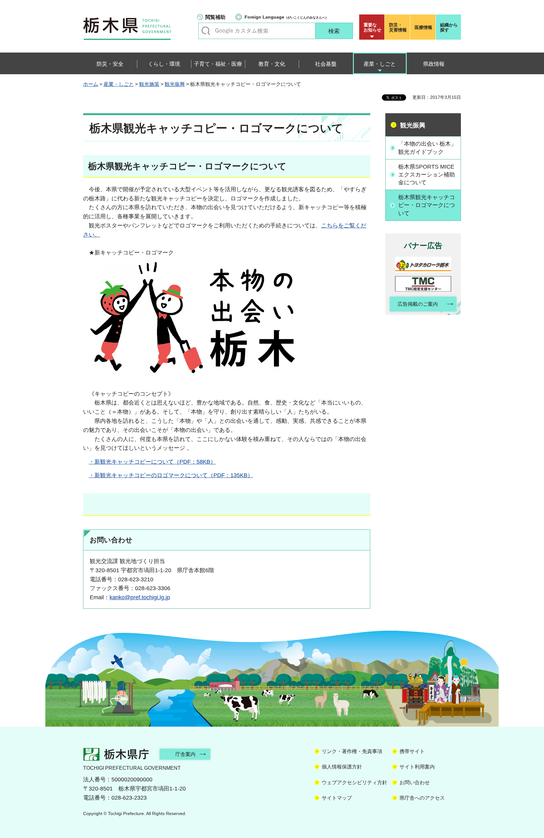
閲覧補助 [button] (215, 17)
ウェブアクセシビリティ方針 (354, 782)
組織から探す (449, 27)
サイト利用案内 (417, 766)
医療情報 (423, 27)
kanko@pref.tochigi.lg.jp (140, 597)
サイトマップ (337, 798)
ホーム (90, 84)
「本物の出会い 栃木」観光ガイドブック (427, 148)
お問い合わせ (415, 782)
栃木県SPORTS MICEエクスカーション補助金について (426, 175)
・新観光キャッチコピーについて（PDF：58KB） (152, 462)
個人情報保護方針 (342, 766)
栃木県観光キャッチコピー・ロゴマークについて (426, 205)
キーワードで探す (206, 31)
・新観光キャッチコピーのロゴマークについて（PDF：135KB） (171, 475)
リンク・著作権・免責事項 (352, 751)
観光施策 (149, 84)
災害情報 (398, 27)
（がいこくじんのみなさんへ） (286, 17)
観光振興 (175, 84)
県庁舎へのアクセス (422, 798)
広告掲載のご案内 (418, 304)
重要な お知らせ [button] (372, 27)
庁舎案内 (185, 754)
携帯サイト (412, 751)
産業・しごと (119, 84)
